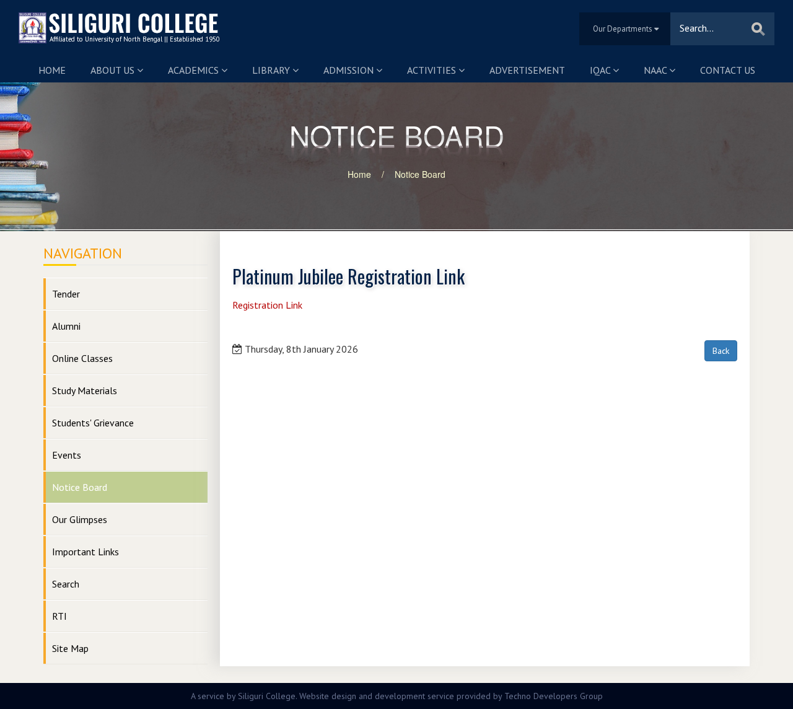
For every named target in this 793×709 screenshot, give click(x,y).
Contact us (727, 70)
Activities (432, 70)
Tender (66, 294)
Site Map (70, 648)
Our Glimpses (79, 519)
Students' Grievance (93, 422)
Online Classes (82, 358)
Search (65, 584)
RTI (59, 616)
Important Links (85, 551)
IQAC (601, 70)
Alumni (66, 326)
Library (272, 70)
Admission (349, 70)
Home (52, 70)
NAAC (656, 70)
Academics (194, 70)
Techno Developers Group (553, 696)
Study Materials (84, 390)
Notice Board (420, 174)
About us (113, 70)
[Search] (758, 28)
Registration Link (267, 305)
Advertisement (527, 70)
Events (66, 455)
